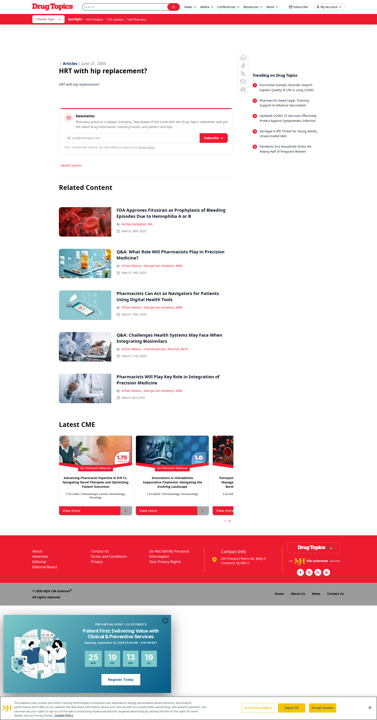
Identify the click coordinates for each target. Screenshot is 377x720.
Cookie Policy (64, 715)
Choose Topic (45, 19)
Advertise (40, 556)
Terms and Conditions (109, 556)
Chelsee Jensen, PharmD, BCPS (166, 349)
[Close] (370, 707)
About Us (298, 594)
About (37, 551)
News (316, 594)
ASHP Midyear (95, 19)
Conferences (226, 7)
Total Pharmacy (136, 19)
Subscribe (211, 138)
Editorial (39, 561)
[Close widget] (165, 621)
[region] (188, 708)
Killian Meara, (132, 266)
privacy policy (147, 147)
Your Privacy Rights (165, 561)
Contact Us (100, 551)
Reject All (291, 708)
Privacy (97, 561)
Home (279, 594)
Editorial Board (44, 567)
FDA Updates (115, 19)
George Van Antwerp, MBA (163, 266)
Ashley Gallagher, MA (137, 224)
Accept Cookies (322, 708)
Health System (71, 165)
